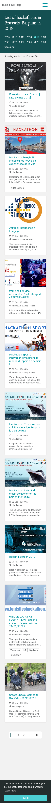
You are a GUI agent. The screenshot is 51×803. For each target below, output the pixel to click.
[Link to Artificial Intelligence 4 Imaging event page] (25, 210)
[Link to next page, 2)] (30, 735)
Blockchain (15, 655)
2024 (29, 42)
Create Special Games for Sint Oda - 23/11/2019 (24, 696)
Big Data (33, 650)
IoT (24, 650)
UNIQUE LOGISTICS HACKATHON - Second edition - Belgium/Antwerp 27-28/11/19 (24, 621)
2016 (14, 37)
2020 (43, 37)
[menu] (45, 5)
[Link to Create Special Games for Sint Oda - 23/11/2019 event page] (25, 677)
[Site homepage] (11, 5)
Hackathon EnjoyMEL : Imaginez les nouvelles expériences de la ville (22, 161)
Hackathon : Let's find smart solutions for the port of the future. (22, 494)
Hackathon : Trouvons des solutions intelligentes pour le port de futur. (25, 427)
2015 (7, 37)
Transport (15, 650)
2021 (7, 42)
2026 (43, 42)
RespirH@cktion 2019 (22, 556)
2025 (36, 42)
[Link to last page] (37, 735)
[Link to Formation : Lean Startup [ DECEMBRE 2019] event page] (25, 76)
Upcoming (9, 47)
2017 (21, 37)
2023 (21, 42)
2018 (29, 37)
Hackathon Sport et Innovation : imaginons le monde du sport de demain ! (25, 359)
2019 (36, 37)
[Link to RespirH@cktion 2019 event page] (25, 539)
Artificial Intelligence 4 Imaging (22, 229)
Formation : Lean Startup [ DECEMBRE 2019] (24, 96)
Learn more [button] (10, 791)
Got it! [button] (26, 798)
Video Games (17, 188)
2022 (14, 42)
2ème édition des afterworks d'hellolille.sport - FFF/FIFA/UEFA (25, 294)
